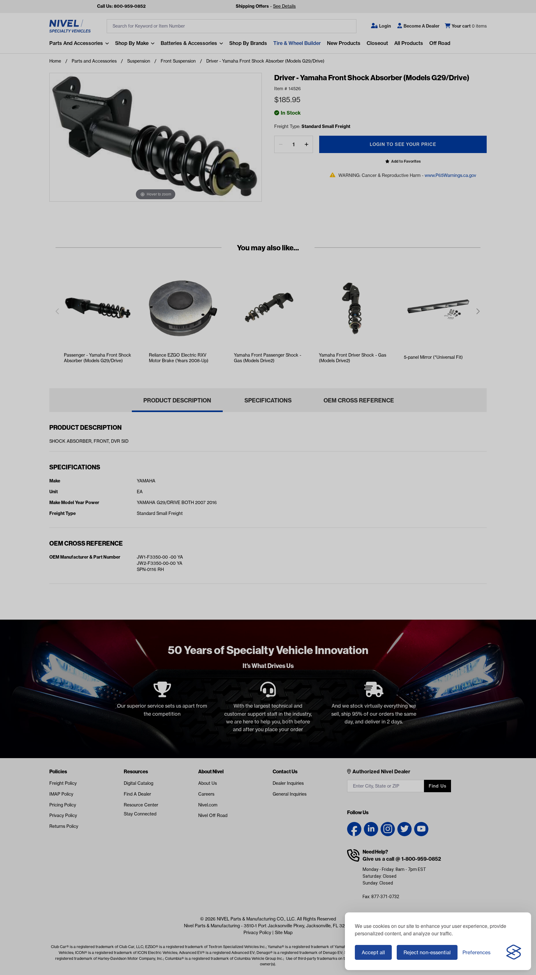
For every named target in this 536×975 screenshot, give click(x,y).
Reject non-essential (427, 952)
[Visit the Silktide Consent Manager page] (513, 952)
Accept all (373, 952)
